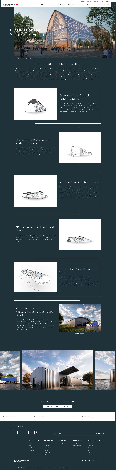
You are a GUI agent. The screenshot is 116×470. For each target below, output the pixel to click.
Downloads (90, 4)
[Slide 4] (83, 333)
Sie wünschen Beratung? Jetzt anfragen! (57, 406)
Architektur (46, 443)
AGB (55, 467)
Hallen (45, 454)
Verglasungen (32, 447)
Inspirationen (81, 4)
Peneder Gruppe (94, 440)
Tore (30, 445)
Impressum (39, 467)
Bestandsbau (47, 452)
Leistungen (52, 4)
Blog (102, 1)
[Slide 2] (78, 333)
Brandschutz (34, 440)
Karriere (96, 1)
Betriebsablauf (47, 447)
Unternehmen (81, 1)
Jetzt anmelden (98, 433)
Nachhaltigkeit (47, 445)
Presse (90, 452)
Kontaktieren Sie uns (9, 416)
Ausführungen (62, 4)
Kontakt (107, 1)
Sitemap (69, 467)
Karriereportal (45, 416)
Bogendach (42, 4)
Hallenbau (63, 440)
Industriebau (49, 440)
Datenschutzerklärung (48, 467)
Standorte (89, 1)
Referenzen (71, 4)
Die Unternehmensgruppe (87, 416)
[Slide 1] (76, 333)
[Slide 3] (81, 333)
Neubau (46, 450)
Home (15, 58)
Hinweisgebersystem (61, 467)
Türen (30, 443)
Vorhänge (31, 450)
